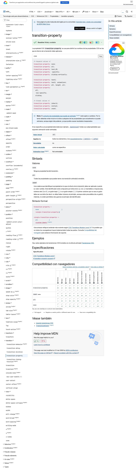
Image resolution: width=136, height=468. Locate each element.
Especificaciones (115, 32)
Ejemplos (112, 29)
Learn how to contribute (42, 345)
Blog (101, 12)
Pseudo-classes (9, 452)
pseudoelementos (76, 139)
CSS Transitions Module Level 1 (79, 227)
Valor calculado (39, 147)
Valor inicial (37, 135)
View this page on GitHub (42, 353)
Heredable (37, 143)
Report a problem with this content (65, 353)
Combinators (8, 448)
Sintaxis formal (39, 201)
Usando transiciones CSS (44, 323)
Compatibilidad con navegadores (120, 35)
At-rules (7, 459)
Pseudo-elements (10, 455)
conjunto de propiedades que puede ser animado (59, 116)
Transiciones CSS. (88, 243)
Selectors (7, 444)
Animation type (38, 152)
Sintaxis (112, 26)
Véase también (114, 38)
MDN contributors (72, 350)
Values (6, 463)
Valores (36, 163)
